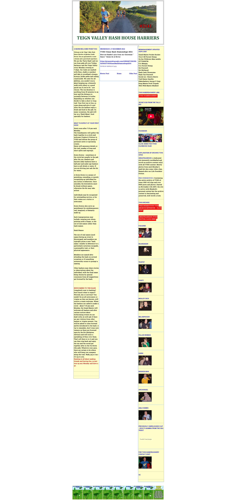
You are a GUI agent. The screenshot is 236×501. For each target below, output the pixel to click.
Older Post (133, 74)
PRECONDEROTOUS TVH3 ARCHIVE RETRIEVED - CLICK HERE (150, 208)
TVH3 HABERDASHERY (148, 96)
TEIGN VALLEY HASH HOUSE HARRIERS (118, 38)
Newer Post (104, 74)
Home (119, 74)
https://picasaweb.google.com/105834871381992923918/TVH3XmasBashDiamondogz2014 (118, 62)
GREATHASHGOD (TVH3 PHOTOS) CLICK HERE (148, 218)
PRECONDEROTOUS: (146, 178)
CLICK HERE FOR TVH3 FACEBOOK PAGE (148, 145)
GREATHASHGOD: (145, 158)
